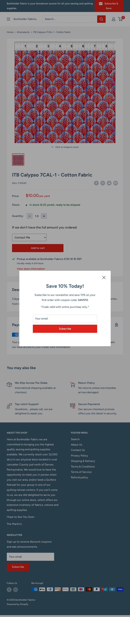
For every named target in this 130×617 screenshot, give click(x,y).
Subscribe (65, 328)
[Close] (104, 277)
